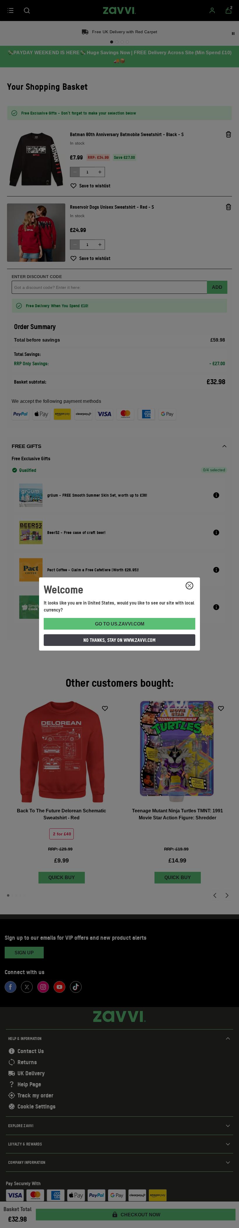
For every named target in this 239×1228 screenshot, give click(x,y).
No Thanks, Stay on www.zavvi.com (119, 640)
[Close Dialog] (189, 585)
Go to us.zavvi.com (119, 623)
